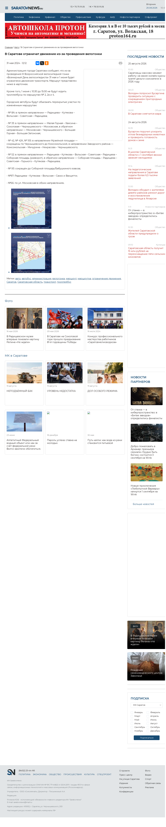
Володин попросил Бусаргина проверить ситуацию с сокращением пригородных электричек (146, 97)
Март (137, 716)
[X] (42, 63)
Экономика (34, 17)
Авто (112, 17)
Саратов (11, 281)
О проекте (124, 770)
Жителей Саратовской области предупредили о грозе (143, 233)
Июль (137, 723)
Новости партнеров (130, 17)
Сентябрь (139, 727)
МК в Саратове (16, 355)
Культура (100, 17)
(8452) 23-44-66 (27, 770)
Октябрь (155, 727)
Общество (65, 17)
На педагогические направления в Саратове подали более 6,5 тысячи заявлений (143, 174)
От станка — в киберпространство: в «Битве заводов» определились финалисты (146, 214)
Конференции (126, 791)
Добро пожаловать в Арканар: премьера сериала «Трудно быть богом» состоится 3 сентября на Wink (144, 452)
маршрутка (84, 278)
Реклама (149, 787)
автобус (26, 278)
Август (153, 723)
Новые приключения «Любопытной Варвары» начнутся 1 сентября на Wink (145, 490)
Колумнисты (125, 787)
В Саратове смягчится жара (144, 113)
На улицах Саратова (129, 779)
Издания (123, 783)
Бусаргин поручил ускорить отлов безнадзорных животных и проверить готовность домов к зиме (146, 136)
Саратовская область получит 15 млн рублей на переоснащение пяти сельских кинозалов (146, 252)
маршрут (71, 278)
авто (18, 278)
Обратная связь (153, 783)
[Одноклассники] (47, 63)
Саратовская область (30, 281)
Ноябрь (138, 730)
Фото (147, 770)
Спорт (148, 779)
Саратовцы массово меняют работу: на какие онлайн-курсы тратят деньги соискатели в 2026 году (146, 77)
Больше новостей (143, 504)
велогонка (58, 278)
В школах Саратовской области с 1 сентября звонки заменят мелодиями (145, 155)
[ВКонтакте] (37, 63)
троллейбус (64, 281)
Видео (148, 775)
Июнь (153, 719)
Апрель (154, 716)
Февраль (155, 712)
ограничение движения (106, 278)
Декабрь (155, 730)
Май (136, 719)
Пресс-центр (125, 775)
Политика (19, 17)
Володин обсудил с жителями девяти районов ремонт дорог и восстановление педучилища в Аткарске (146, 194)
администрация (41, 278)
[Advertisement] (103, 104)
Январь (138, 712)
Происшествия (83, 17)
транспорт (50, 281)
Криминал (50, 17)
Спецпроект (151, 17)
